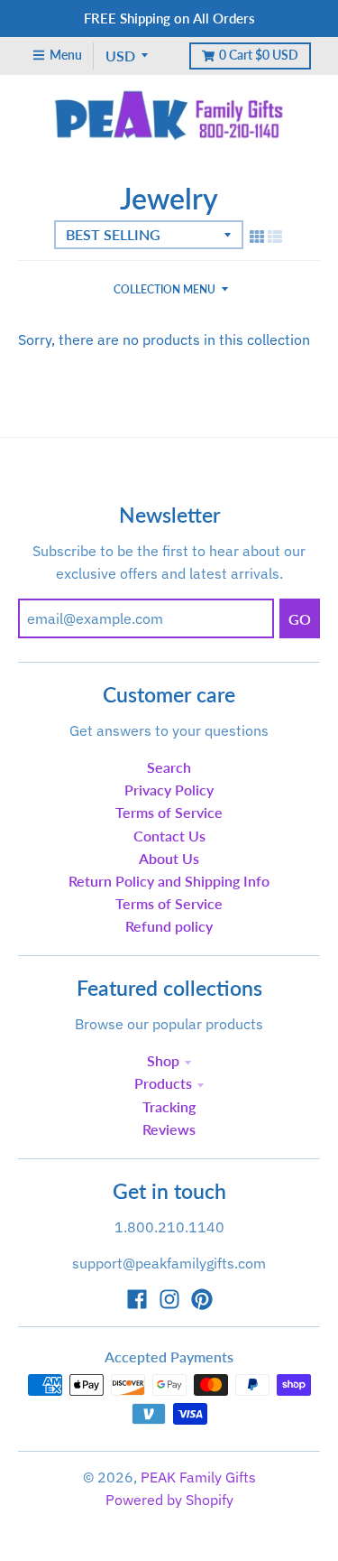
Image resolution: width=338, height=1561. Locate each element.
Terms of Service (169, 812)
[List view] (275, 236)
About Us (169, 858)
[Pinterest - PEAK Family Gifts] (202, 1299)
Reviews (169, 1129)
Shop (163, 1060)
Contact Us (169, 835)
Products (163, 1083)
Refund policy (169, 925)
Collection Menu (164, 289)
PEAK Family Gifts (198, 1477)
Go (299, 618)
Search (169, 767)
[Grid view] (257, 236)
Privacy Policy (169, 789)
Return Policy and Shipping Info (169, 880)
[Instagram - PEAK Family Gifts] (169, 1299)
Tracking (169, 1106)
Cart (258, 55)
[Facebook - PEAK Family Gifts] (137, 1299)
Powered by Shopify (169, 1500)
